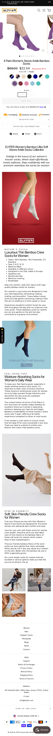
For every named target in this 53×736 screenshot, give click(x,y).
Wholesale (26, 639)
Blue (32, 83)
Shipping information (26, 126)
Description (26, 119)
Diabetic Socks (26, 635)
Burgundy (20, 83)
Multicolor (17, 76)
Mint (47, 76)
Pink (26, 83)
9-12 (31, 95)
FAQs (26, 657)
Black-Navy (11, 76)
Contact (26, 649)
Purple (14, 83)
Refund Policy (26, 672)
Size (26, 90)
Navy (35, 76)
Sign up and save (26, 708)
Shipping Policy (26, 675)
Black (29, 76)
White (5, 76)
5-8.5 (22, 95)
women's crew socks (17, 291)
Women (26, 628)
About (26, 646)
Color (26, 72)
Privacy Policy (26, 668)
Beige (23, 76)
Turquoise (38, 83)
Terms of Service (26, 679)
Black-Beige (41, 76)
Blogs (26, 642)
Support (26, 661)
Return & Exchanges (26, 664)
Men (26, 632)
